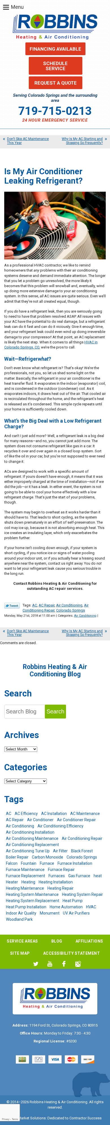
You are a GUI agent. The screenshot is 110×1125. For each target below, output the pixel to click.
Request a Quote (55, 83)
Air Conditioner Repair (76, 820)
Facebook (64, 964)
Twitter (36, 964)
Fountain (28, 863)
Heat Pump (73, 900)
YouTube (50, 964)
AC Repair (46, 605)
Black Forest (82, 851)
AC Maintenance (85, 813)
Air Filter (60, 851)
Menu (17, 7)
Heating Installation (56, 882)
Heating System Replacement (32, 900)
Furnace (47, 863)
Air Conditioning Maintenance (32, 838)
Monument (50, 913)
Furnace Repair (61, 869)
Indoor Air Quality (21, 913)
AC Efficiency (26, 813)
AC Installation (54, 813)
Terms (15, 1119)
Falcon (11, 863)
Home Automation (66, 907)
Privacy (5, 1119)
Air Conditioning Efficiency (60, 826)
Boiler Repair (17, 857)
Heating (28, 882)
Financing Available (55, 49)
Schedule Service (55, 66)
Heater (12, 882)
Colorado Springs (70, 610)
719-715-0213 (55, 111)
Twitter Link (12, 605)
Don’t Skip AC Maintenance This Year (28, 141)
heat (98, 876)
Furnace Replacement (25, 876)
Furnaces (57, 876)
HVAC (91, 907)
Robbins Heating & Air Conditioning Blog (55, 670)
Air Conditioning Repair (82, 838)
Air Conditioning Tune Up (28, 851)
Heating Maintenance (25, 888)
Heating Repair (60, 888)
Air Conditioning (69, 605)
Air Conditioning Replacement (32, 844)
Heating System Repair (82, 894)
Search (55, 711)
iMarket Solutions (31, 1118)
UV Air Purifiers (76, 913)
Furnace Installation (75, 863)
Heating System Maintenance (32, 894)
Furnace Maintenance (25, 869)
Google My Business (78, 964)
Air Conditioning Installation (30, 832)
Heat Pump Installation (26, 907)
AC (34, 605)
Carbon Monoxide (47, 857)
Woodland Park (19, 919)
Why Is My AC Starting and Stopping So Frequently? (82, 141)
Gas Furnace (79, 876)
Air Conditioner (40, 820)
